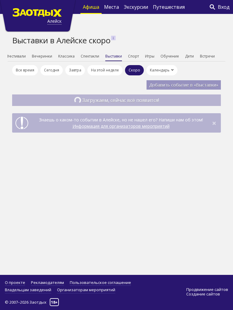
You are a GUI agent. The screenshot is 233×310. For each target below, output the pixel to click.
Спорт (133, 56)
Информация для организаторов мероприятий (121, 126)
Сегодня (51, 70)
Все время (25, 70)
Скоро (134, 70)
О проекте (15, 282)
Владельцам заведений (28, 289)
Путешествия (169, 7)
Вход (224, 7)
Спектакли (90, 56)
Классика (66, 56)
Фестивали (16, 56)
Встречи (207, 56)
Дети (189, 56)
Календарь (160, 70)
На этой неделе (105, 70)
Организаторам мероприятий (86, 289)
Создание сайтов (203, 294)
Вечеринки (42, 56)
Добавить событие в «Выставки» (183, 85)
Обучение (169, 56)
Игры (149, 56)
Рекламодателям (47, 282)
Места (111, 7)
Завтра (75, 70)
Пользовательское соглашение (100, 282)
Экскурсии (136, 7)
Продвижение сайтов (207, 289)
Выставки (113, 56)
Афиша (91, 7)
